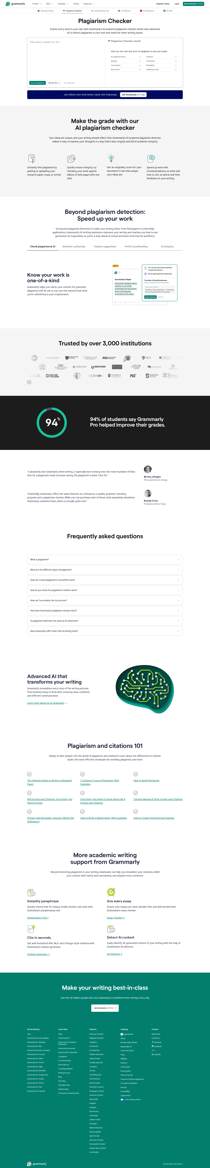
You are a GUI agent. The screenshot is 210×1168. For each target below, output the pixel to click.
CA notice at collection (129, 1083)
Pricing (76, 4)
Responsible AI (126, 1047)
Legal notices (126, 1096)
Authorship (93, 1116)
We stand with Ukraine (129, 1042)
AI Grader (93, 1124)
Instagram (158, 1046)
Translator (93, 1067)
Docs (29, 1034)
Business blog (63, 1089)
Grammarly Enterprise (66, 1048)
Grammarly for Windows (36, 1042)
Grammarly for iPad (34, 1087)
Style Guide (93, 1099)
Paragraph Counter (96, 1091)
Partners (124, 1063)
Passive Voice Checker (97, 1148)
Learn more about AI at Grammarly (46, 703)
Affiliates (124, 1059)
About (123, 1038)
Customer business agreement (132, 1079)
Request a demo (163, 4)
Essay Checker (94, 1059)
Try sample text (69, 83)
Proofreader (94, 1152)
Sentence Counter (96, 1095)
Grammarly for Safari (35, 1059)
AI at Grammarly (64, 1061)
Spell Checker (94, 1136)
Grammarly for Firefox (35, 1063)
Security (124, 1087)
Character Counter (96, 1087)
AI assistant (62, 1057)
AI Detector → (114, 954)
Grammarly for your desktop (38, 1038)
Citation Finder (95, 1120)
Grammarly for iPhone (35, 1083)
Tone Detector (94, 1079)
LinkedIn (157, 1055)
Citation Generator (96, 1054)
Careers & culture (127, 1051)
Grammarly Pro (64, 1038)
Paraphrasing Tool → (37, 917)
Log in (177, 4)
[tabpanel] (105, 284)
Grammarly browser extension (38, 1050)
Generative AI (63, 1065)
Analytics (92, 1107)
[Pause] (29, 382)
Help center (156, 1034)
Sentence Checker (96, 1140)
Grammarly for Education (67, 1052)
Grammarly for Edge (35, 1067)
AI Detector (93, 1046)
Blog (60, 1077)
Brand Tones (94, 1111)
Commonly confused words (68, 1093)
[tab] (42, 248)
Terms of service (127, 1075)
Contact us (156, 1038)
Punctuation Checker (97, 1144)
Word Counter (94, 1083)
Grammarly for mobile (35, 1079)
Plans (60, 1034)
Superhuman (128, 1034)
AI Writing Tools (95, 1075)
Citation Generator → (38, 954)
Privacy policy (126, 1071)
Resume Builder (95, 1132)
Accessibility (125, 1091)
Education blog (64, 1085)
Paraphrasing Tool (96, 1063)
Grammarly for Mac (34, 1046)
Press (123, 1055)
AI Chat (92, 1071)
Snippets (92, 1103)
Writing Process (64, 1073)
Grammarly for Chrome (36, 1054)
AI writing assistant (65, 1069)
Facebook (157, 1042)
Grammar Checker (96, 1034)
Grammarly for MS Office (36, 1071)
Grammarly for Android (36, 1091)
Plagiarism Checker (96, 1038)
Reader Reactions (96, 1128)
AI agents (93, 1042)
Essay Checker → (116, 917)
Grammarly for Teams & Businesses (67, 1043)
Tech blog (62, 1081)
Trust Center (125, 1067)
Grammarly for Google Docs (37, 1075)
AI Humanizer (94, 1050)
